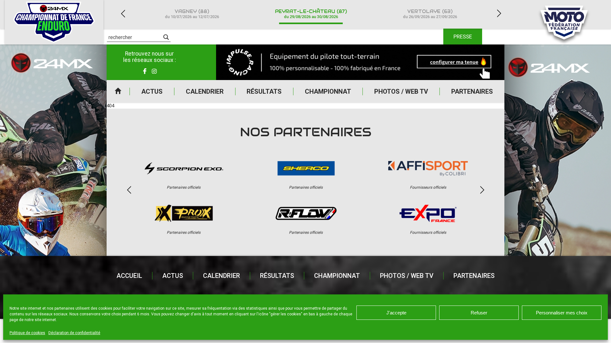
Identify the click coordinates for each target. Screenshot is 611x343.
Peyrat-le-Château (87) (311, 14)
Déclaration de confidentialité (74, 333)
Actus (152, 91)
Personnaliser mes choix (561, 312)
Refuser (479, 312)
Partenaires (472, 91)
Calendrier (205, 91)
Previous (122, 13)
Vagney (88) (192, 14)
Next (499, 13)
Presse (462, 36)
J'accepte (396, 312)
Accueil (118, 91)
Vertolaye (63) (430, 14)
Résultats (264, 91)
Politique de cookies (27, 333)
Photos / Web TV (401, 91)
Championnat (328, 91)
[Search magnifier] (166, 37)
